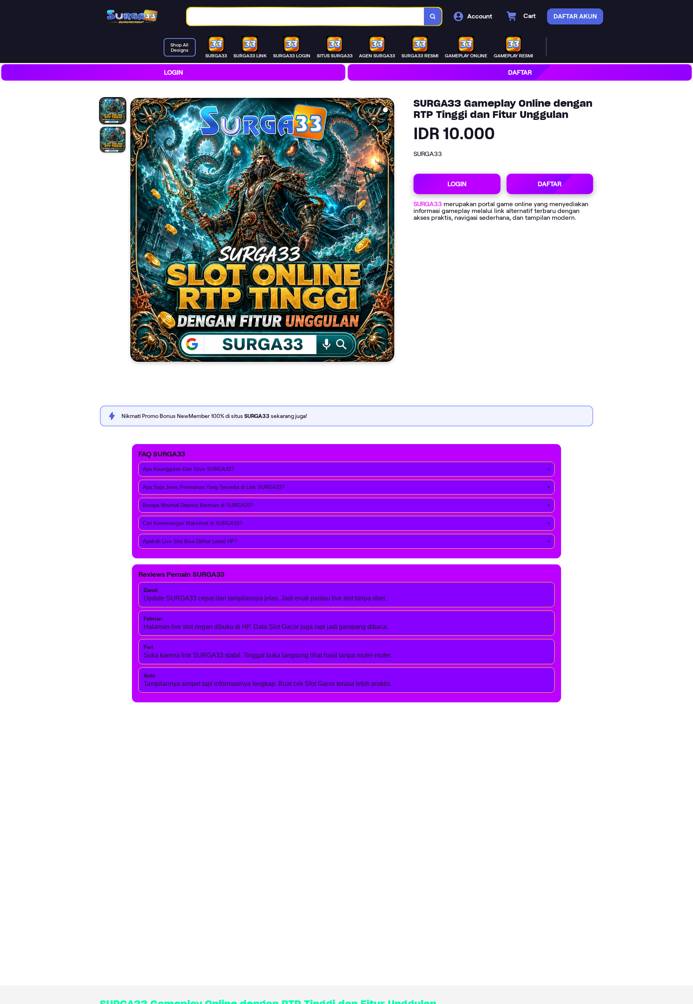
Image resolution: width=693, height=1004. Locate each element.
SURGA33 (427, 204)
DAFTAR (520, 72)
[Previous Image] (136, 231)
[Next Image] (387, 231)
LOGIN (173, 72)
